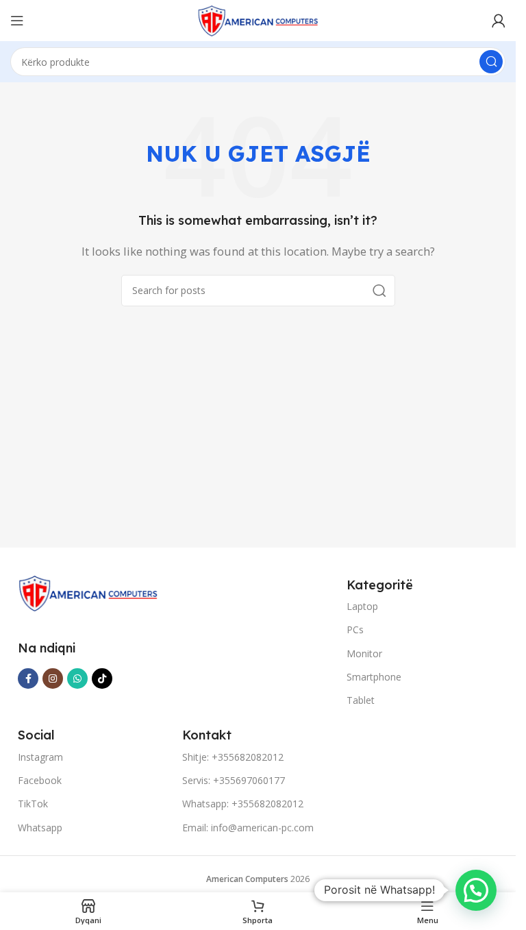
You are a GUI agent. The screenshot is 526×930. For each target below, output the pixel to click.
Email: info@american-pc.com (248, 827)
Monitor (364, 653)
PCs (355, 629)
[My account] (498, 20)
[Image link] (88, 592)
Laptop (362, 606)
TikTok (33, 803)
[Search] (491, 61)
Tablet (361, 700)
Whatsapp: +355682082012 (242, 803)
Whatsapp (40, 827)
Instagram (40, 756)
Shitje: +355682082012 (233, 756)
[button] (476, 890)
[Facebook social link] (28, 678)
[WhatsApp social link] (77, 678)
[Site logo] (258, 19)
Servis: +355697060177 (233, 780)
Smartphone (374, 676)
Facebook (40, 780)
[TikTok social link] (102, 678)
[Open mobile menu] (17, 20)
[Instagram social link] (52, 678)
